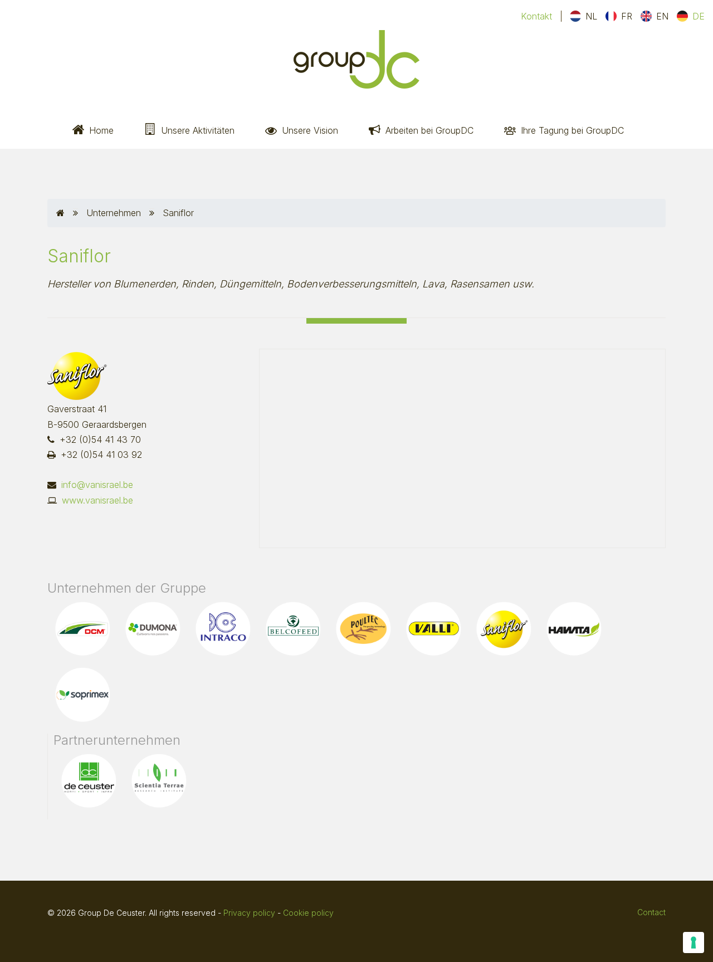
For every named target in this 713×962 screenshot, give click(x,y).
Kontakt (536, 16)
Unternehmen (113, 212)
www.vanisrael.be (97, 500)
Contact (651, 912)
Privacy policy (249, 912)
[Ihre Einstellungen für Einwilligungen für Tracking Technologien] (693, 942)
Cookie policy (308, 912)
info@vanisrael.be (97, 484)
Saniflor (178, 212)
